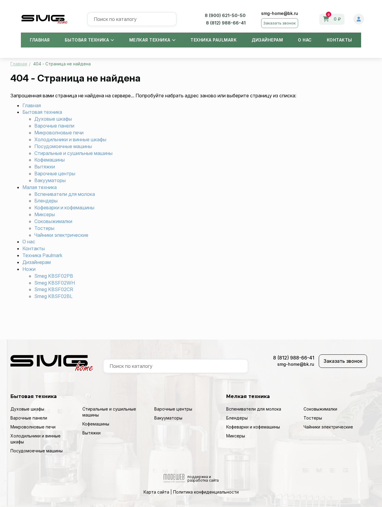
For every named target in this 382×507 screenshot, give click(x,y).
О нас (305, 39)
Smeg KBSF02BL (53, 296)
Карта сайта (156, 491)
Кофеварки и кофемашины (64, 208)
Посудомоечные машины (63, 146)
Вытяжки (44, 167)
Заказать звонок (279, 23)
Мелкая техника (149, 39)
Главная (40, 39)
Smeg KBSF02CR (53, 289)
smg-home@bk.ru (279, 13)
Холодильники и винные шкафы (70, 139)
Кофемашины (49, 160)
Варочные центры (54, 173)
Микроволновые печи (59, 133)
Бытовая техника (87, 39)
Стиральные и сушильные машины (73, 153)
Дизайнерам (267, 39)
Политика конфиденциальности (206, 491)
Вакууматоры (50, 180)
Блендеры (46, 201)
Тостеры (44, 228)
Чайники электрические (61, 235)
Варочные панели (54, 126)
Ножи (29, 269)
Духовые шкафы (53, 119)
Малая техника (39, 187)
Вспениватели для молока (64, 194)
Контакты (339, 39)
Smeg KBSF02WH (54, 283)
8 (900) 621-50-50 (225, 15)
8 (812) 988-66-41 (226, 23)
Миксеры (44, 214)
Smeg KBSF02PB (53, 276)
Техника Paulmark (213, 39)
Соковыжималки (53, 221)
